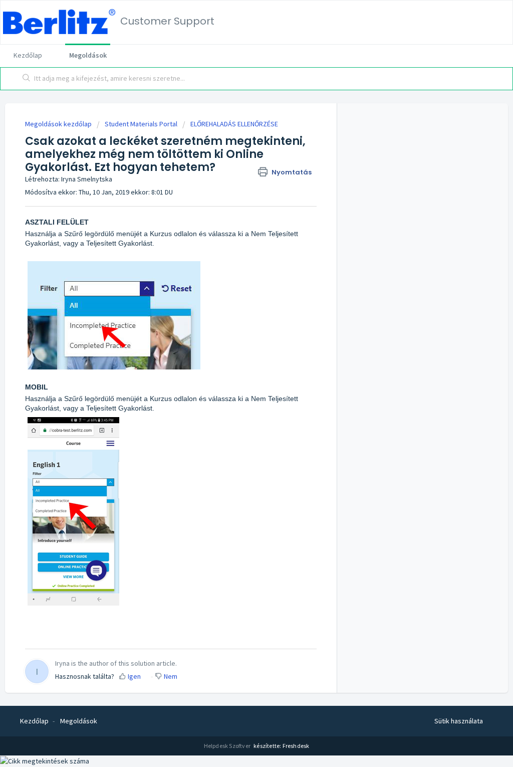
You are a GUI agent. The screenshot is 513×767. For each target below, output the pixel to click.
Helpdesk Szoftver (228, 745)
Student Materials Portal (141, 123)
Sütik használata (458, 720)
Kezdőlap (28, 55)
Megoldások (88, 55)
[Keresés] (27, 79)
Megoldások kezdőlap (59, 123)
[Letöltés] (238, 256)
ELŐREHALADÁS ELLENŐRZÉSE (234, 123)
